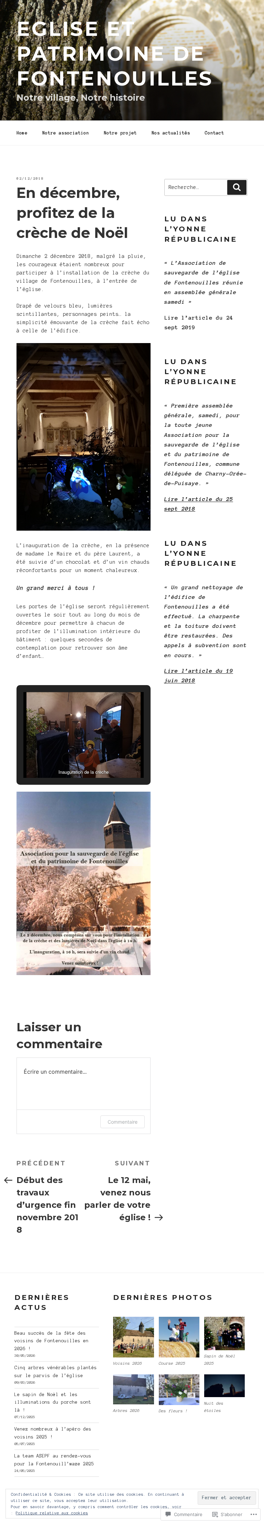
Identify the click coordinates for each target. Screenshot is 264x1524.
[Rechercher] (236, 187)
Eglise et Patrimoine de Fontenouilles (114, 53)
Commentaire (123, 1122)
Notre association (65, 133)
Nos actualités (171, 133)
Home (22, 133)
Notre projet (120, 133)
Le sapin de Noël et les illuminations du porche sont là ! (52, 1402)
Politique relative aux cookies (52, 1513)
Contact (214, 133)
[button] (68, 759)
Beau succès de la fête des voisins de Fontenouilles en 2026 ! (51, 1341)
